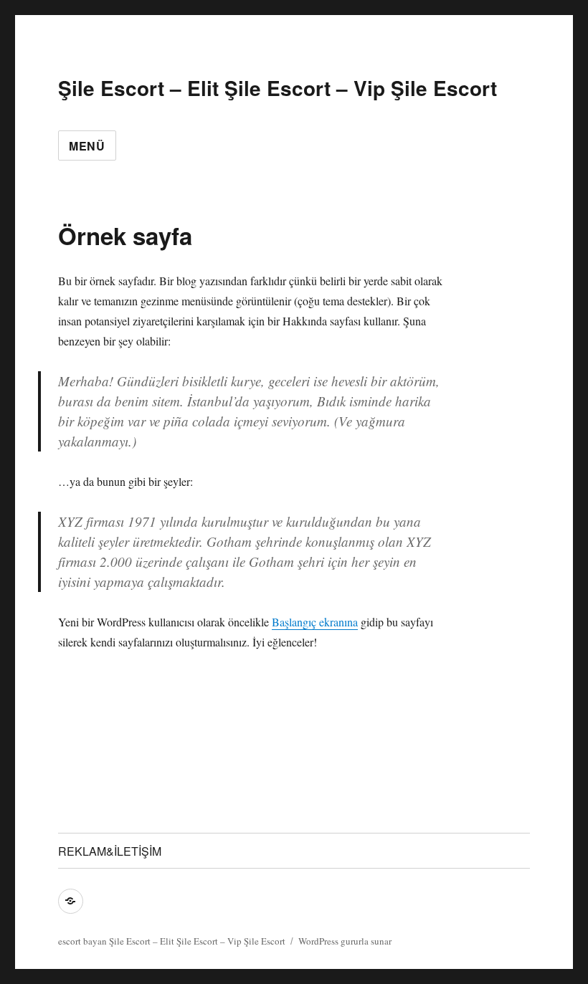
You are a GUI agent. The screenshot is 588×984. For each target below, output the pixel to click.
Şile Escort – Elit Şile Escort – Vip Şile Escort (277, 87)
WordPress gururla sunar (345, 941)
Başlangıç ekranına (315, 621)
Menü (87, 146)
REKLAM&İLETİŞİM (109, 851)
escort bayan (82, 941)
